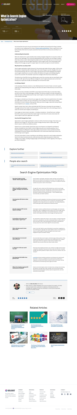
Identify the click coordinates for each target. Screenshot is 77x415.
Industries (40, 4)
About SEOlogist (21, 393)
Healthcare (31, 393)
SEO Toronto (20, 391)
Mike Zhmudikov (47, 15)
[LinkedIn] (68, 394)
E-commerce (31, 396)
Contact (19, 401)
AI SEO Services (43, 398)
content (28, 103)
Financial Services (32, 395)
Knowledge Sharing (8, 41)
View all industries (32, 401)
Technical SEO (42, 391)
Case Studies (32, 4)
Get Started (71, 4)
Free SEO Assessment (52, 397)
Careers (20, 399)
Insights (51, 391)
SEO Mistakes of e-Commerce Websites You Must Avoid (18, 346)
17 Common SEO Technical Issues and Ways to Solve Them (23, 166)
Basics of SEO (46, 21)
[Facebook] (62, 394)
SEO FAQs (52, 395)
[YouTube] (71, 394)
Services (24, 4)
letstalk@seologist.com (65, 391)
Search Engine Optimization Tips (57, 346)
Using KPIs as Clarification (46, 153)
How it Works (48, 4)
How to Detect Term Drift (16, 157)
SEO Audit (42, 399)
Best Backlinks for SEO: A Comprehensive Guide (51, 157)
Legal (30, 391)
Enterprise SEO (43, 396)
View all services (43, 401)
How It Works (21, 396)
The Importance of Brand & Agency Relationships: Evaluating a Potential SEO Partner (17, 326)
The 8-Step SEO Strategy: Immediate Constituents (57, 325)
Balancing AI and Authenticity (17, 153)
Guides (51, 393)
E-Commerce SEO (43, 395)
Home (2, 41)
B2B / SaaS (31, 398)
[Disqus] (38, 367)
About (62, 4)
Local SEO (35, 257)
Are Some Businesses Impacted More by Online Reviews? (37, 326)
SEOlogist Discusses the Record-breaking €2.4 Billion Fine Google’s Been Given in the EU (52, 166)
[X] (65, 394)
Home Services (32, 399)
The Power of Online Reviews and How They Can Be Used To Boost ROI (38, 346)
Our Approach (21, 395)
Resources (56, 4)
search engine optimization (42, 48)
